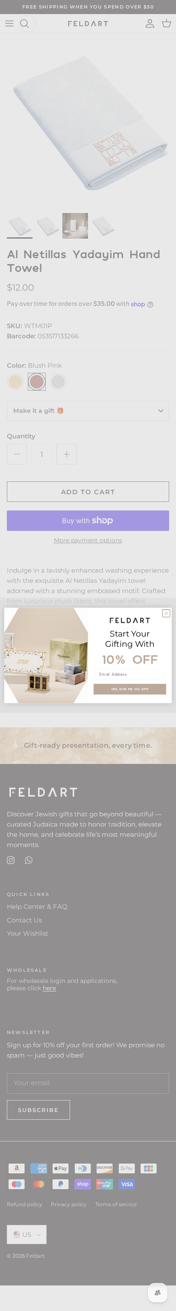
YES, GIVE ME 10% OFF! (130, 689)
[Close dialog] (166, 613)
